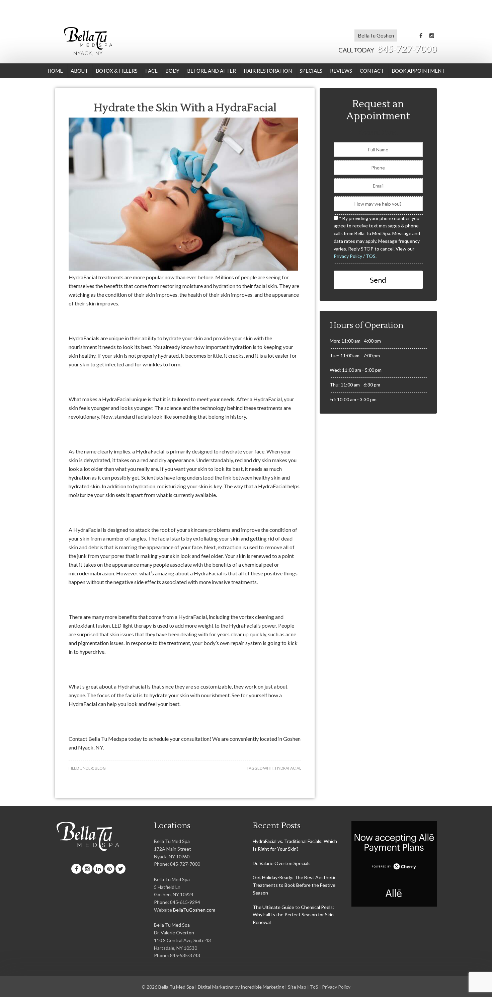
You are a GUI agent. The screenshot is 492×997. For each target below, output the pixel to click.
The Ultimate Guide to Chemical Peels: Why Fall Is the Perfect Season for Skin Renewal (293, 914)
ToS (314, 987)
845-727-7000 (387, 48)
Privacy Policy (336, 987)
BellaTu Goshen (376, 35)
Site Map (297, 987)
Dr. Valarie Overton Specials (282, 863)
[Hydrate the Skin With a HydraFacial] (183, 268)
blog (100, 768)
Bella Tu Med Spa (87, 41)
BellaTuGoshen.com (194, 910)
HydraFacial (83, 277)
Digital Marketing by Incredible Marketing (241, 987)
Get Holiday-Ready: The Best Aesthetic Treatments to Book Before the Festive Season (294, 885)
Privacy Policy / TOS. (355, 256)
